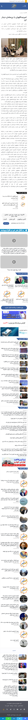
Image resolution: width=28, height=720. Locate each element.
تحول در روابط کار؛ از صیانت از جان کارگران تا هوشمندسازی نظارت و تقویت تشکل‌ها (10, 368)
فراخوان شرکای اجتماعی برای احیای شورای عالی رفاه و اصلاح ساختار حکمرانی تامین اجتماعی (10, 395)
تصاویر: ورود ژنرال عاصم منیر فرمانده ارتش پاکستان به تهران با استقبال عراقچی (10, 569)
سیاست (21, 13)
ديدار (4, 219)
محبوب (14, 650)
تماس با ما (7, 705)
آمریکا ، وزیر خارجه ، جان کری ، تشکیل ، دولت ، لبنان (14, 215)
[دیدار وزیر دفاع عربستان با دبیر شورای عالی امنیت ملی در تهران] (21, 280)
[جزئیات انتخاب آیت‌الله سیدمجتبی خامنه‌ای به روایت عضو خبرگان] (24, 617)
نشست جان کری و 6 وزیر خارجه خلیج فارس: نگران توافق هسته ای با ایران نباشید (10, 205)
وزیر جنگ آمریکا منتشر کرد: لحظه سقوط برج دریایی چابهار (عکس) (10, 525)
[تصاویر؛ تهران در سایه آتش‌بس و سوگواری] (24, 581)
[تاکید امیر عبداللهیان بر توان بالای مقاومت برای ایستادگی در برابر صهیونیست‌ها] (6, 294)
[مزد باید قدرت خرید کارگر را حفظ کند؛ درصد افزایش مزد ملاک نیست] (24, 382)
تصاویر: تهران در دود (14, 640)
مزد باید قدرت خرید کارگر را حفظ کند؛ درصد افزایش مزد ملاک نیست (10, 381)
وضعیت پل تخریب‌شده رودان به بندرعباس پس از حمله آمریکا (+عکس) (10, 516)
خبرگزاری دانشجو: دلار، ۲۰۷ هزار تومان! (17, 1)
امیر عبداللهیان (21, 219)
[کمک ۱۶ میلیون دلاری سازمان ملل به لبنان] (21, 294)
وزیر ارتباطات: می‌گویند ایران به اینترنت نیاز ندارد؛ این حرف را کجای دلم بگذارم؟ (10, 561)
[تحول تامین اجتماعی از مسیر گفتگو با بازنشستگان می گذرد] (24, 363)
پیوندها (11, 705)
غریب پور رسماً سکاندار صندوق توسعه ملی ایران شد (10, 680)
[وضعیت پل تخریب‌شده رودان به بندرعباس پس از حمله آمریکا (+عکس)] (24, 519)
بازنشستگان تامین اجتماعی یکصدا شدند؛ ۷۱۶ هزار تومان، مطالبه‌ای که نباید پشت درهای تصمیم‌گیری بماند (9, 388)
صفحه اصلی (20, 705)
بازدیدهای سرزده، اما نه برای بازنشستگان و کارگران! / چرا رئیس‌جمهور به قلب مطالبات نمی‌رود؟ (10, 356)
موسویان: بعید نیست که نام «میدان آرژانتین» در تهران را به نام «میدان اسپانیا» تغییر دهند (10, 508)
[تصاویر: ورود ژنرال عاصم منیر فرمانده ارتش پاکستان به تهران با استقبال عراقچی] (24, 572)
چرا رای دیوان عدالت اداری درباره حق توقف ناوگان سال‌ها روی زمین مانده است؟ (10, 349)
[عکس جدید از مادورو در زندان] (24, 475)
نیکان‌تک (8, 715)
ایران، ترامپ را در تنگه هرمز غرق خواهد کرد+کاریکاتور (11, 552)
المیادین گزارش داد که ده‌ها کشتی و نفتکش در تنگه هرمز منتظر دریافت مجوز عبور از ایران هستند (10, 499)
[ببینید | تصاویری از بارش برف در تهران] (24, 634)
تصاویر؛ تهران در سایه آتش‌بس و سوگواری (10, 578)
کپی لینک (6, 223)
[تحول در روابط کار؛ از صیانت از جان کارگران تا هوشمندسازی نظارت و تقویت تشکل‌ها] (24, 370)
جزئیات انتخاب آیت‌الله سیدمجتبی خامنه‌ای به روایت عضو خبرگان (10, 614)
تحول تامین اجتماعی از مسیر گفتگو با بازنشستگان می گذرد (11, 362)
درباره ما (15, 705)
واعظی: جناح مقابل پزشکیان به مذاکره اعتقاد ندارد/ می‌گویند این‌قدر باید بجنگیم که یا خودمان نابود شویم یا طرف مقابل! (10, 491)
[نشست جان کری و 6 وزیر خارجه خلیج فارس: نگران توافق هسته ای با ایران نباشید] (23, 204)
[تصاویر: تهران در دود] (24, 643)
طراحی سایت (18, 715)
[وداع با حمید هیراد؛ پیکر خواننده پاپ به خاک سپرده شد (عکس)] (24, 626)
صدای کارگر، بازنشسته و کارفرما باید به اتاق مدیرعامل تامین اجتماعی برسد (10, 401)
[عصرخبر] (14, 6)
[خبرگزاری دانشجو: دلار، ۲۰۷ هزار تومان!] (22, 675)
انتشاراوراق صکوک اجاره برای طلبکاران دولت (7, 285)
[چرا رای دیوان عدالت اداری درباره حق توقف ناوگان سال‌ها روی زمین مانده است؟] (24, 350)
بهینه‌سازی (13, 715)
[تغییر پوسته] (2, 6)
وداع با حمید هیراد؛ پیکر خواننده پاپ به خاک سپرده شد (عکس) (10, 623)
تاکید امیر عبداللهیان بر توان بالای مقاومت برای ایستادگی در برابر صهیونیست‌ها (7, 300)
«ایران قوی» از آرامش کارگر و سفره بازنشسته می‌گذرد (10, 342)
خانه (25, 13)
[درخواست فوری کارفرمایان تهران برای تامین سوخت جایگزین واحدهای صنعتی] (24, 376)
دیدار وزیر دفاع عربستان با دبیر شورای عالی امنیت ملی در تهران (21, 285)
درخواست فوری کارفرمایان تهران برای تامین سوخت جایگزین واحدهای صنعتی (10, 375)
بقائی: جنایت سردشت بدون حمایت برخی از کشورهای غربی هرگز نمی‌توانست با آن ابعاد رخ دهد (10, 535)
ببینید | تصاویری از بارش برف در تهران (11, 631)
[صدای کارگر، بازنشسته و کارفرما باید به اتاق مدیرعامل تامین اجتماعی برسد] (24, 403)
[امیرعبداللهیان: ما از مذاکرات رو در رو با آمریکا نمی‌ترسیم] (23, 197)
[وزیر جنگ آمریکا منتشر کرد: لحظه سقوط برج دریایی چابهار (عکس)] (24, 528)
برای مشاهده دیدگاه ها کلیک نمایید (14, 307)
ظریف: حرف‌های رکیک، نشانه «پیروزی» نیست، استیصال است (11, 587)
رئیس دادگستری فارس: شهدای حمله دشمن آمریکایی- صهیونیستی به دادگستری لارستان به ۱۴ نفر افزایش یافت (10, 606)
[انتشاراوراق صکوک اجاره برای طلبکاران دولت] (6, 280)
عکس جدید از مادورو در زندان (12, 471)
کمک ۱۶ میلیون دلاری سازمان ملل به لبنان (22, 299)
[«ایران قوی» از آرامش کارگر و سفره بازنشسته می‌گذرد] (24, 344)
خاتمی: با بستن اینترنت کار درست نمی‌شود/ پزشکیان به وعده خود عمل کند (10, 481)
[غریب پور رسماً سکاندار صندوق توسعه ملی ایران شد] (22, 681)
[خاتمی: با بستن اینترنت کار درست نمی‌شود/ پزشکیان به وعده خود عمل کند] (24, 484)
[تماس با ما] (3, 709)
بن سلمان (11, 219)
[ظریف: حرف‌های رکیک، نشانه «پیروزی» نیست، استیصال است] (24, 590)
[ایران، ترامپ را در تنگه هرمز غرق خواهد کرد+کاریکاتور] (24, 555)
